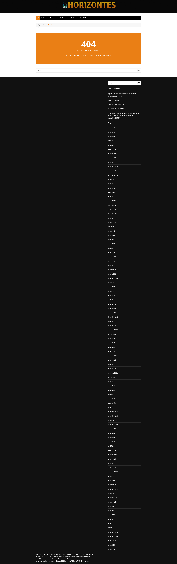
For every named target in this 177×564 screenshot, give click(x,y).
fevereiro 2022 (112, 356)
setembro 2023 (113, 278)
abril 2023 (111, 300)
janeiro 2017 (112, 528)
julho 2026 (111, 132)
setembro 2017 (113, 497)
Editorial (44, 18)
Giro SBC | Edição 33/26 (116, 100)
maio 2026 (111, 141)
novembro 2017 (113, 489)
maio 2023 (111, 295)
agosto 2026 (112, 128)
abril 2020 (111, 446)
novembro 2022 (113, 321)
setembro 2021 (113, 373)
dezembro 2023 (113, 265)
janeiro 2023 (112, 313)
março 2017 (112, 523)
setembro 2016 (113, 536)
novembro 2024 (113, 218)
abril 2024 (111, 248)
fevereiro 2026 (112, 153)
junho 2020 (111, 437)
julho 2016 (111, 545)
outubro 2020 (112, 420)
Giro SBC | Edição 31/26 (116, 109)
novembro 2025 (113, 166)
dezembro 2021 (113, 364)
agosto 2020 (112, 429)
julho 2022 (111, 338)
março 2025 (112, 201)
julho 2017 (111, 506)
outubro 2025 (112, 171)
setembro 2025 (113, 175)
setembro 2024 (113, 227)
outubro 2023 (112, 274)
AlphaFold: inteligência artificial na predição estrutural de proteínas (122, 95)
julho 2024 (111, 235)
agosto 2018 (112, 476)
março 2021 (112, 399)
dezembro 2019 (113, 463)
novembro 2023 (113, 270)
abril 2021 (111, 394)
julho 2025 (111, 184)
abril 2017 (111, 519)
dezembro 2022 (113, 317)
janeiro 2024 (112, 261)
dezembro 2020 (113, 411)
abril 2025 (111, 197)
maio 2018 (111, 480)
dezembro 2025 (113, 162)
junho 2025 (111, 188)
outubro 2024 (112, 222)
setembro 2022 (113, 330)
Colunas (53, 18)
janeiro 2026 (112, 158)
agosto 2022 (112, 334)
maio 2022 (111, 347)
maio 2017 (111, 515)
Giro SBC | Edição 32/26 (116, 104)
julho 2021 (111, 381)
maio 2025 (111, 192)
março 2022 (112, 351)
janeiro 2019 (112, 467)
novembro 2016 (113, 532)
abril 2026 (111, 145)
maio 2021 (111, 390)
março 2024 (112, 252)
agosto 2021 (112, 377)
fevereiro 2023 (112, 308)
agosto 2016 (112, 540)
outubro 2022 (112, 326)
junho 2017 (111, 510)
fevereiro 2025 (112, 205)
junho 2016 (111, 549)
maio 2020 (111, 442)
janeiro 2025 (112, 209)
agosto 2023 (112, 283)
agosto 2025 (112, 179)
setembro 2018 (113, 472)
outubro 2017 (112, 493)
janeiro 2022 (112, 360)
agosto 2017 (112, 502)
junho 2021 (111, 386)
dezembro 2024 (113, 214)
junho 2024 (111, 240)
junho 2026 (111, 136)
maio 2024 (111, 244)
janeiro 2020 (112, 459)
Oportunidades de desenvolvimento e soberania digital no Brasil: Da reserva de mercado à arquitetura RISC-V (123, 116)
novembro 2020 (113, 416)
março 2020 (112, 450)
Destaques (74, 18)
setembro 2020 (113, 424)
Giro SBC (83, 18)
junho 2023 (111, 291)
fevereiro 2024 (112, 257)
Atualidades (63, 18)
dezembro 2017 (113, 485)
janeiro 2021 (112, 407)
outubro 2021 (112, 368)
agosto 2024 (112, 231)
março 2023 (112, 304)
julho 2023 (111, 287)
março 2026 (112, 149)
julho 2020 (111, 433)
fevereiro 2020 (112, 454)
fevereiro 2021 (112, 403)
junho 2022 (111, 343)
